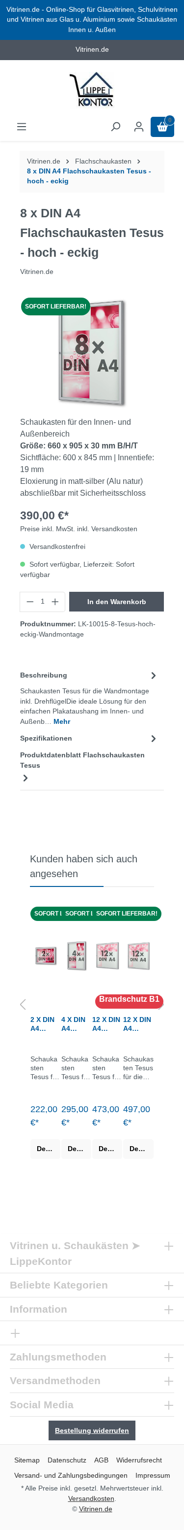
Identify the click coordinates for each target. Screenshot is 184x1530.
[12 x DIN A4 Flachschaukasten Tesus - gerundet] (138, 956)
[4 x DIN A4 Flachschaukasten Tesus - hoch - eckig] (76, 956)
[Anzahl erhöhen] (55, 602)
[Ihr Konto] (139, 127)
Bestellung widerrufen (92, 1430)
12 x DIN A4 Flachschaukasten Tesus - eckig (107, 1024)
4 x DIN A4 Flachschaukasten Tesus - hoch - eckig (76, 1024)
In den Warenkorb (116, 602)
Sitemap (27, 1460)
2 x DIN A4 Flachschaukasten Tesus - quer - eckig (45, 1024)
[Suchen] (115, 127)
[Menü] (21, 127)
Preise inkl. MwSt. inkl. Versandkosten (78, 529)
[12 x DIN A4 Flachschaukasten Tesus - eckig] (107, 956)
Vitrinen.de (43, 161)
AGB (101, 1460)
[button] (22, 1005)
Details (48, 1149)
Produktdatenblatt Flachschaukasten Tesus (82, 760)
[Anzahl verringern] (30, 602)
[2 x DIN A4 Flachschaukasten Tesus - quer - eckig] (45, 956)
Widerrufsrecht (139, 1460)
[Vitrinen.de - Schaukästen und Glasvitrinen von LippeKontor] (92, 90)
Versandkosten (91, 1498)
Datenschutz (67, 1460)
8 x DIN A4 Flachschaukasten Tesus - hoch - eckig (89, 176)
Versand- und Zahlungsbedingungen (71, 1475)
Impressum (152, 1475)
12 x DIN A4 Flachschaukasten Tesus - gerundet (138, 1024)
